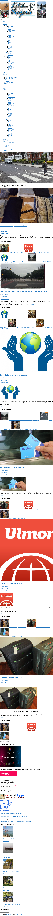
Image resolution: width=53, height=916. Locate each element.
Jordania (10, 42)
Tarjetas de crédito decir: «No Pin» (12, 467)
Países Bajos (11, 67)
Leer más (17, 239)
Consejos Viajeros (9, 82)
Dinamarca (10, 58)
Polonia (10, 68)
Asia (7, 32)
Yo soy (4, 22)
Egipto (9, 53)
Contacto (5, 83)
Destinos (5, 24)
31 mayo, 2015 (4, 588)
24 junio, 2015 (4, 472)
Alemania (10, 57)
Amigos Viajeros (9, 78)
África (7, 52)
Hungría (10, 65)
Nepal (9, 43)
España (9, 60)
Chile (9, 29)
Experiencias (5, 79)
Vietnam (10, 51)
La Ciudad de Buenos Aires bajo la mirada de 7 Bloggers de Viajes (23, 291)
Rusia (9, 69)
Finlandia (10, 63)
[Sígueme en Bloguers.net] (6, 811)
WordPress (8, 914)
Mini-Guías (5, 73)
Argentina (10, 26)
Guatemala (10, 31)
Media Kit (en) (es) (10, 76)
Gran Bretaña (11, 62)
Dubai (9, 37)
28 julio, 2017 (4, 231)
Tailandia (10, 48)
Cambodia (10, 34)
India (9, 40)
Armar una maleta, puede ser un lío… (13, 226)
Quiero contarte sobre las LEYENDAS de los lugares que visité (14, 816)
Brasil (9, 27)
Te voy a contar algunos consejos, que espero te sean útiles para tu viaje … (16, 821)
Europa (7, 56)
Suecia (9, 71)
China (9, 35)
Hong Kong (11, 38)
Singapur (10, 46)
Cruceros (7, 81)
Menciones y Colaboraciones (12, 77)
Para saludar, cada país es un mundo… (13, 375)
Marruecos (10, 55)
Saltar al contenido (4, 0)
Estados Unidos (11, 30)
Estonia (10, 61)
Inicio (4, 21)
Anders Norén (19, 914)
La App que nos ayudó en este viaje (12, 583)
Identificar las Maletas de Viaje (11, 677)
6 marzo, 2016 (4, 380)
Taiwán (10, 50)
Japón (9, 41)
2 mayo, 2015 (4, 682)
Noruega (10, 66)
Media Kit (5, 74)
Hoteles (4, 72)
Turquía (10, 47)
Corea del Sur (11, 36)
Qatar (9, 45)
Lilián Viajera (5, 228)
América (7, 25)
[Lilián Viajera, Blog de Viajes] (23, 18)
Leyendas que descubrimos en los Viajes (11, 813)
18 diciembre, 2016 (5, 296)
